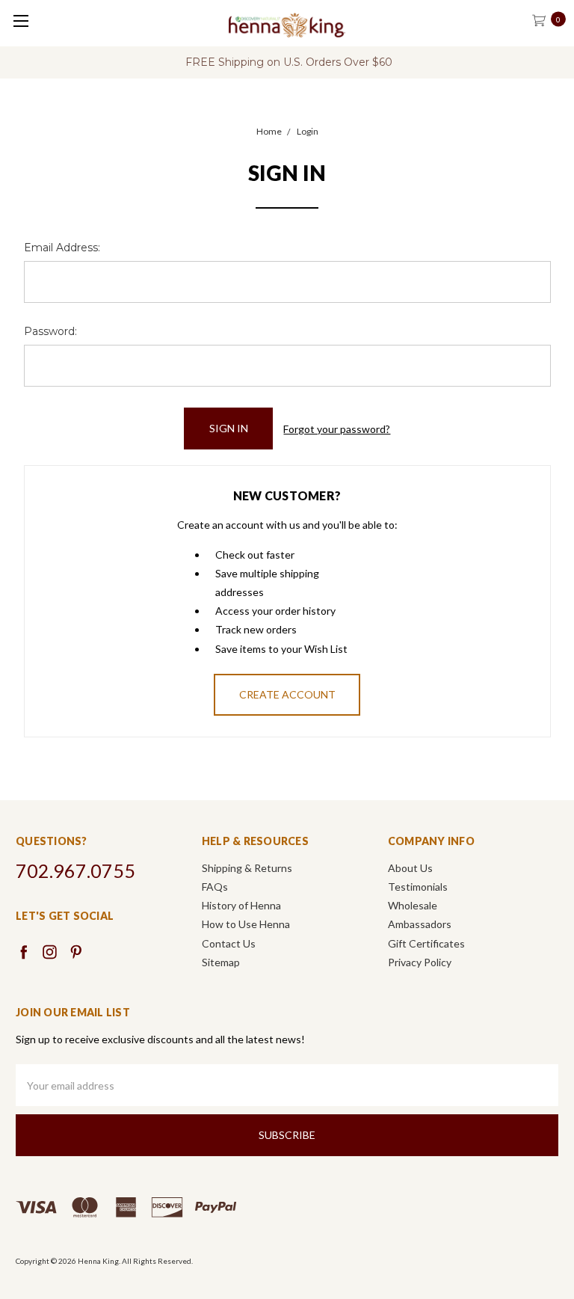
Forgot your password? (336, 429)
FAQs (215, 886)
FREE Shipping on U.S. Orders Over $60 (288, 62)
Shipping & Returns (247, 868)
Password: (50, 331)
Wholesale (412, 905)
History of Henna (241, 905)
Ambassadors (419, 924)
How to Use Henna (246, 924)
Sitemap (221, 962)
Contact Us (229, 943)
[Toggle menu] (20, 20)
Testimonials (418, 886)
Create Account (287, 694)
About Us (410, 868)
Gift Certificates (426, 943)
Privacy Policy (419, 962)
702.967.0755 (75, 870)
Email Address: (62, 247)
